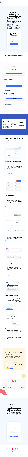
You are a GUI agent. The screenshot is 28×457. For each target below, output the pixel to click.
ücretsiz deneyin (9, 173)
